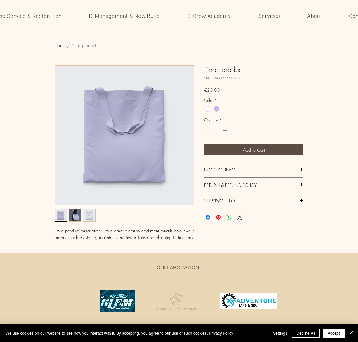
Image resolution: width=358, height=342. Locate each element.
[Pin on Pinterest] (218, 217)
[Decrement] (208, 130)
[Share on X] (239, 217)
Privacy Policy (221, 333)
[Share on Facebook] (207, 217)
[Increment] (225, 130)
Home (60, 45)
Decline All (305, 333)
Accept (334, 333)
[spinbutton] (217, 130)
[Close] (351, 333)
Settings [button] (280, 333)
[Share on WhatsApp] (229, 217)
